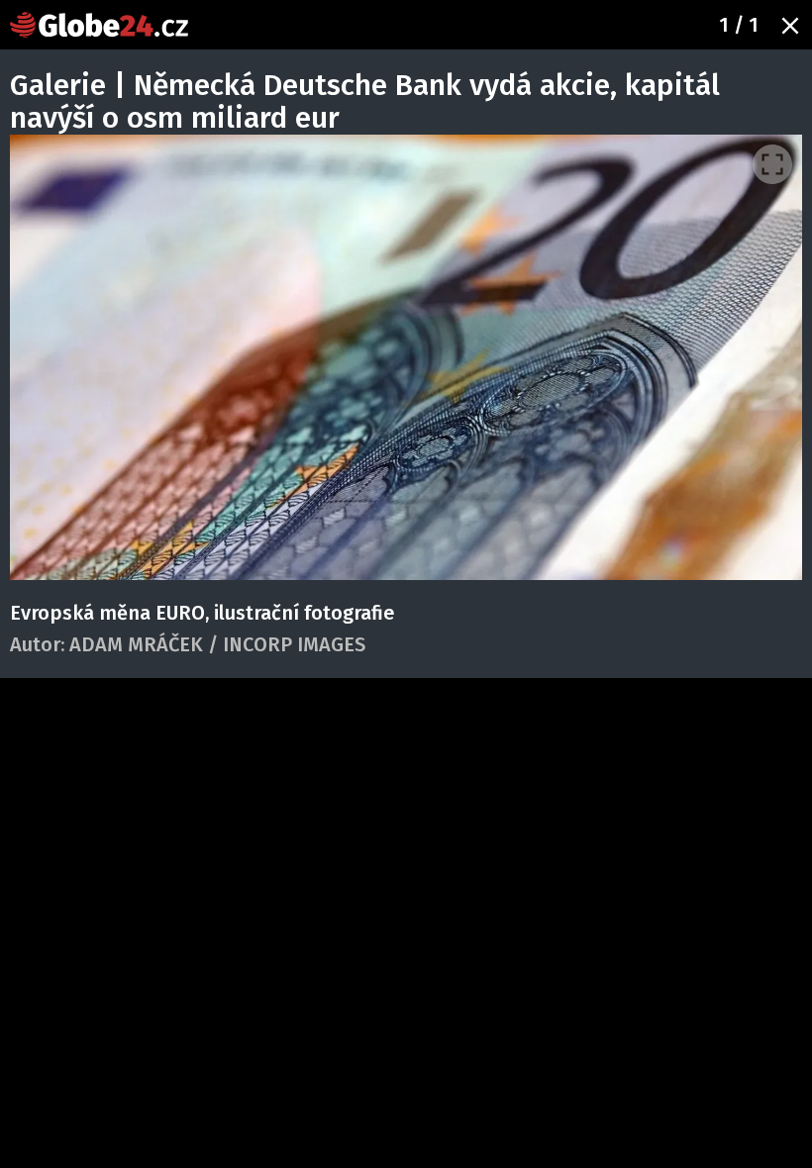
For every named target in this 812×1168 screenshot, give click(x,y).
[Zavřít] (790, 26)
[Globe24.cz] (99, 25)
